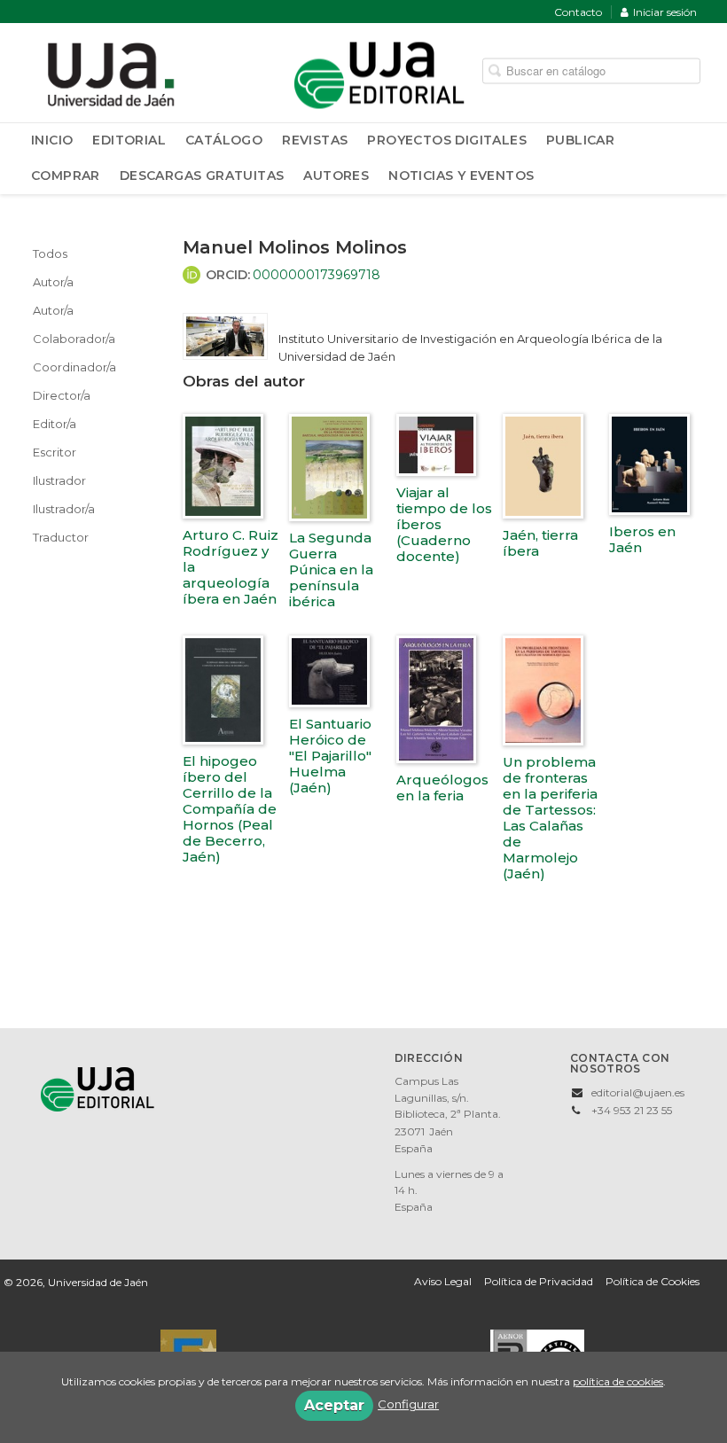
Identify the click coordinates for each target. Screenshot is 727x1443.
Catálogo (223, 140)
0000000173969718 (316, 275)
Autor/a (53, 282)
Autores (336, 175)
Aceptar (334, 1405)
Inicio (52, 140)
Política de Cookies (653, 1281)
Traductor (61, 537)
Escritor (54, 452)
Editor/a (54, 424)
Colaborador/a (74, 339)
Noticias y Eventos (461, 175)
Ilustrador (59, 480)
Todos (50, 253)
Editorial (129, 140)
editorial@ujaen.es (637, 1092)
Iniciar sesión (665, 12)
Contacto (578, 12)
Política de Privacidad (538, 1281)
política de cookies (618, 1381)
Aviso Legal (443, 1281)
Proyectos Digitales (447, 140)
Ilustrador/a (64, 509)
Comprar (65, 175)
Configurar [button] (408, 1404)
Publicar (580, 140)
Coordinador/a (74, 367)
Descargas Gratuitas (202, 175)
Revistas (315, 140)
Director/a (61, 395)
